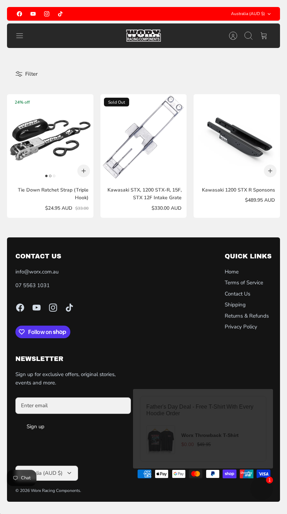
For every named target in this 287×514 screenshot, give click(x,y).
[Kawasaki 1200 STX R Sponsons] (237, 137)
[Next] (188, 14)
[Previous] (98, 14)
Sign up (35, 426)
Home (232, 271)
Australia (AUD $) (248, 13)
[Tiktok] (60, 13)
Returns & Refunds (247, 315)
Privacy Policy (241, 326)
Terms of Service (244, 282)
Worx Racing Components (55, 490)
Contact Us (237, 293)
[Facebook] (19, 13)
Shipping (235, 304)
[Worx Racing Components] (143, 35)
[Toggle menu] (23, 36)
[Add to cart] (83, 171)
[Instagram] (47, 13)
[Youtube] (33, 13)
